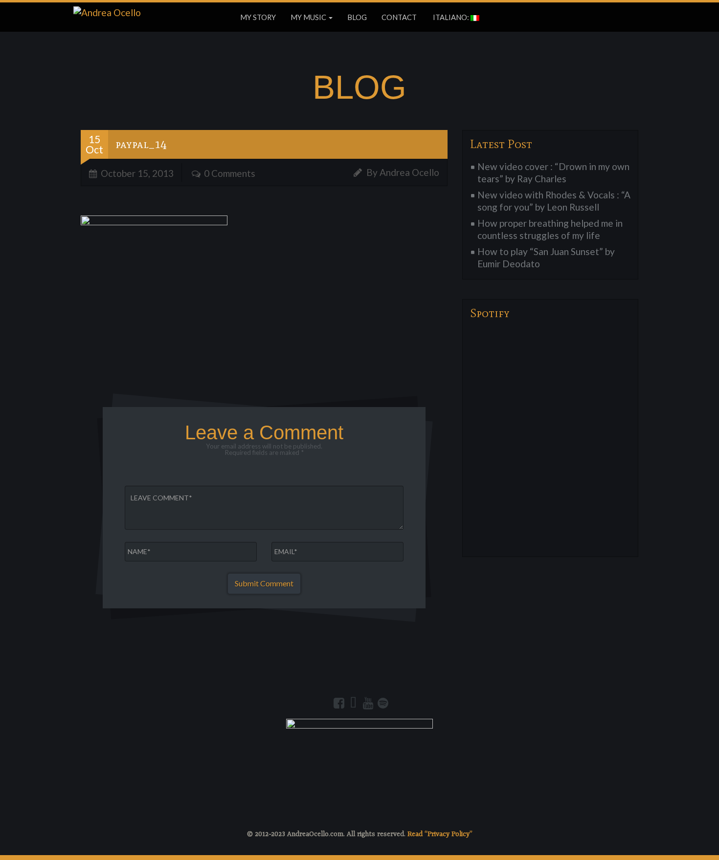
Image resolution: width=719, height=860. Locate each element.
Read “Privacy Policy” (439, 834)
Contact (399, 17)
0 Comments (229, 173)
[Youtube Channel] (368, 703)
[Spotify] (383, 703)
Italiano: (451, 17)
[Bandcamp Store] (353, 703)
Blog (357, 17)
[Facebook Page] (339, 703)
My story (258, 17)
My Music (309, 17)
